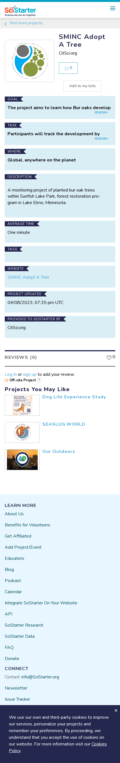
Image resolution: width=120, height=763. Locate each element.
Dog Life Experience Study (74, 397)
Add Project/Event (23, 547)
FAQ (9, 647)
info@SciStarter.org (40, 677)
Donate (12, 659)
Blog (9, 569)
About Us (14, 514)
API (8, 614)
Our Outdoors (58, 451)
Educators (14, 558)
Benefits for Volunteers (27, 525)
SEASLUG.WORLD (63, 424)
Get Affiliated (18, 536)
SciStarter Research (24, 625)
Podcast (13, 581)
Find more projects (25, 23)
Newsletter (16, 688)
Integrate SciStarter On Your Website (41, 603)
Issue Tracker (17, 699)
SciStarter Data (20, 636)
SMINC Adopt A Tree (28, 277)
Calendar (13, 592)
